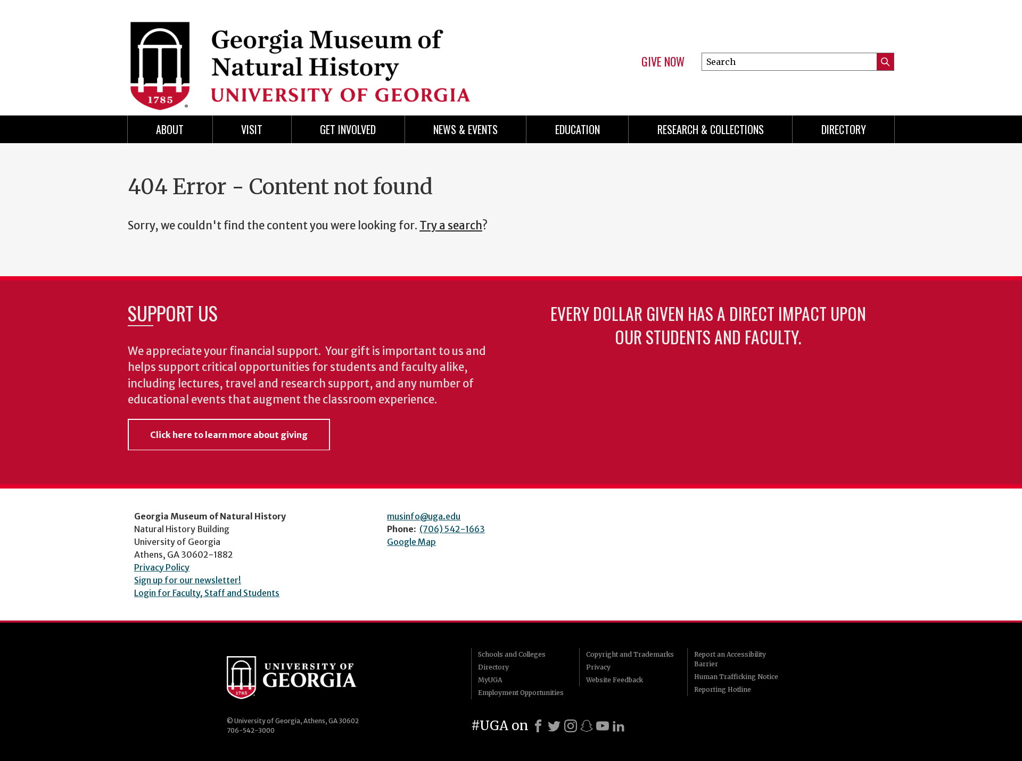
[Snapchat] (586, 725)
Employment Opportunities (521, 693)
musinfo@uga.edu (423, 516)
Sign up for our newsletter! (187, 580)
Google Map (411, 541)
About (170, 129)
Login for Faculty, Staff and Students (206, 593)
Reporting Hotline (722, 689)
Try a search (450, 226)
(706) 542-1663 (452, 529)
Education (577, 129)
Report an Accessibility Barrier (730, 659)
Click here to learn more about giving (229, 434)
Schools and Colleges (512, 654)
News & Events (465, 129)
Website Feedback (614, 680)
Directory (843, 129)
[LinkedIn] (618, 725)
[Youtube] (602, 725)
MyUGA (490, 680)
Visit (251, 129)
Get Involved (348, 129)
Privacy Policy (161, 567)
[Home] (314, 53)
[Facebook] (538, 725)
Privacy (598, 667)
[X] (554, 725)
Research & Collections (710, 129)
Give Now (663, 62)
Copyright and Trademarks (630, 654)
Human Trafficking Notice (736, 677)
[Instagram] (570, 725)
